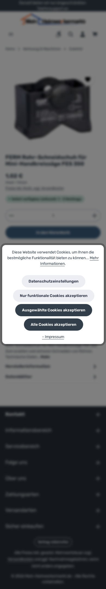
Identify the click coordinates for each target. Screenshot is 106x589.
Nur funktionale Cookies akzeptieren (54, 295)
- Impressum (53, 336)
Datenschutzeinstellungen (54, 281)
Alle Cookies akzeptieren (53, 324)
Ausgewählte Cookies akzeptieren (53, 310)
